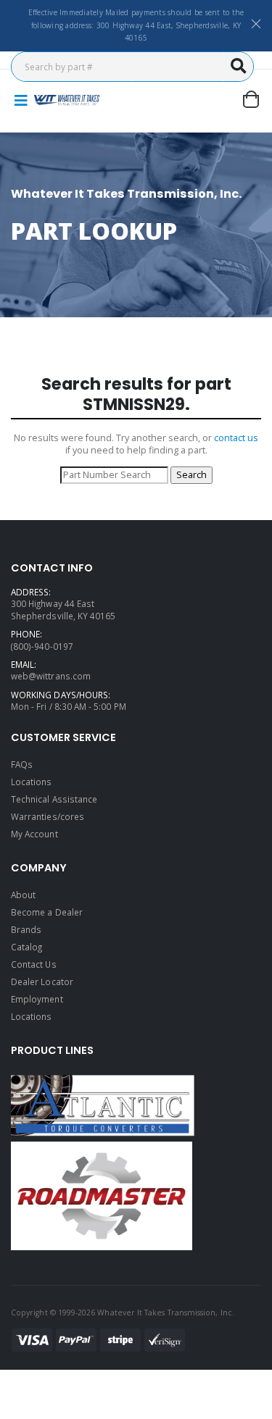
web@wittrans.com (51, 676)
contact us (236, 438)
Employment (37, 999)
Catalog (26, 947)
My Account (34, 834)
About (23, 894)
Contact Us (34, 964)
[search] (238, 66)
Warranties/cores (47, 816)
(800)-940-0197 (42, 646)
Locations (31, 781)
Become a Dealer (47, 912)
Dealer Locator (42, 981)
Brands (26, 929)
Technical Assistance (54, 799)
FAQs (22, 764)
